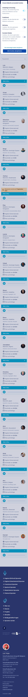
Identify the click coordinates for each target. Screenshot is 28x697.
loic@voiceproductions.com (11, 675)
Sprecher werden (9, 620)
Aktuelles (7, 614)
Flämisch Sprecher (10, 593)
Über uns (7, 606)
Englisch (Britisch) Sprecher (12, 578)
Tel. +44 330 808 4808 (9, 677)
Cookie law (5, 687)
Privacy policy (6, 683)
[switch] (24, 10)
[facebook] (4, 628)
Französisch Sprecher (11, 584)
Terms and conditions (8, 685)
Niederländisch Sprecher (11, 590)
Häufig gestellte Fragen (11, 617)
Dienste (6, 609)
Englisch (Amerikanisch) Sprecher (14, 581)
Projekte (7, 612)
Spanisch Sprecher (10, 587)
